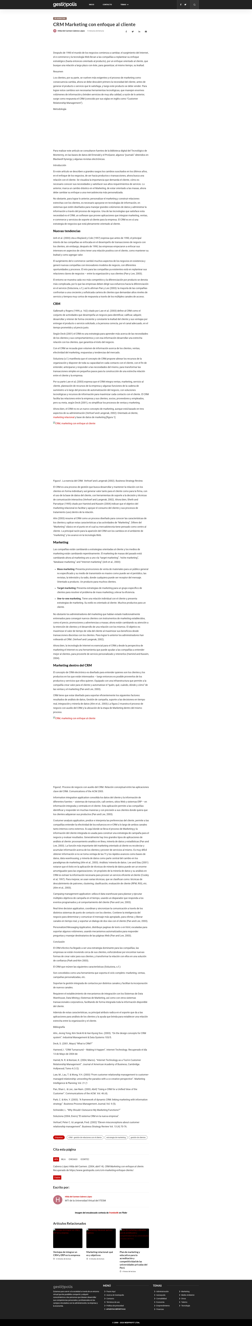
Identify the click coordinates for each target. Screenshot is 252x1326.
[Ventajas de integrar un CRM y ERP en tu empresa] (67, 1238)
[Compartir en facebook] (126, 32)
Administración (162, 1291)
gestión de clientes (138, 1137)
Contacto (107, 5)
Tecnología (185, 1306)
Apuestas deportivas (115, 1309)
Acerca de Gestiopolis (115, 1295)
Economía (160, 1302)
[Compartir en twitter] (133, 32)
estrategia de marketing (116, 1137)
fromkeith (114, 1213)
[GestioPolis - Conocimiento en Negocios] (63, 1287)
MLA (63, 1159)
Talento (184, 1302)
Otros (183, 1299)
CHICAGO (73, 1159)
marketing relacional (63, 417)
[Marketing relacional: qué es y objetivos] (101, 1238)
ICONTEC (85, 1159)
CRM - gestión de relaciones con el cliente (85, 1137)
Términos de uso (113, 1302)
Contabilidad (161, 1299)
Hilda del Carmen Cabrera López (71, 31)
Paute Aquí (110, 1291)
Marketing (61, 18)
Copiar (57, 1177)
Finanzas (160, 1309)
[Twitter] (185, 5)
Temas (123, 5)
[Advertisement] (101, 42)
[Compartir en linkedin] (139, 32)
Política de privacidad (115, 1306)
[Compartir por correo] (146, 32)
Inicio (91, 5)
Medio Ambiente (187, 1295)
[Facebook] (180, 5)
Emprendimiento (163, 1306)
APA (56, 1159)
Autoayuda (160, 1295)
